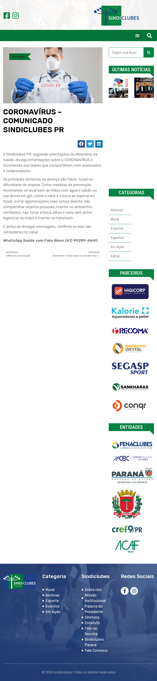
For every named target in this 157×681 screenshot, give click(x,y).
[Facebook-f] (125, 591)
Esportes (117, 238)
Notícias (117, 210)
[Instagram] (15, 15)
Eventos (117, 228)
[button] (137, 35)
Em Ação (18, 57)
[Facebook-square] (6, 15)
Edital (115, 256)
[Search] (149, 52)
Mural (115, 219)
